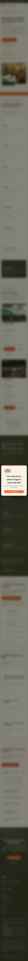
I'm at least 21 (14, 491)
